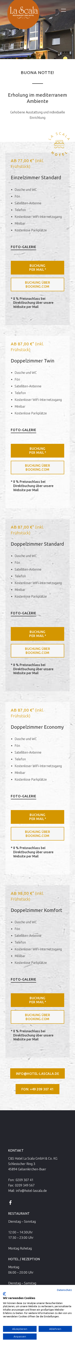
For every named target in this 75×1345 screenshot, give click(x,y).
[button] (63, 10)
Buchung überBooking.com (37, 284)
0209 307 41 (24, 1180)
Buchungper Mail (37, 267)
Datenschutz (64, 1289)
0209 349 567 (25, 1185)
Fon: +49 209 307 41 (37, 1089)
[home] (22, 17)
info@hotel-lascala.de (37, 1073)
